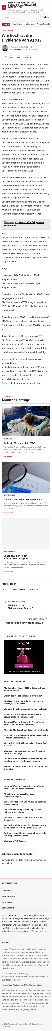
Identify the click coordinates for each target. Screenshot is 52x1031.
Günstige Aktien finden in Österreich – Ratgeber (15, 557)
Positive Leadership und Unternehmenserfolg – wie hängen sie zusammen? (25, 834)
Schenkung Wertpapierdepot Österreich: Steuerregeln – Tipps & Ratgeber (22, 715)
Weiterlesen (8, 456)
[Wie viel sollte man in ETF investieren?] (26, 477)
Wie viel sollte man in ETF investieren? (22, 499)
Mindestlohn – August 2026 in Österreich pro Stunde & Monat (24, 689)
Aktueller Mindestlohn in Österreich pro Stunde (26, 730)
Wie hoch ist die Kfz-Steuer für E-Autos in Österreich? (23, 818)
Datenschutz (8, 907)
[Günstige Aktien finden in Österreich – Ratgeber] (26, 534)
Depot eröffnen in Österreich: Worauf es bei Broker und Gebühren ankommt (24, 723)
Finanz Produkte (44, 24)
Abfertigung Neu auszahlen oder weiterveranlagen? (19, 795)
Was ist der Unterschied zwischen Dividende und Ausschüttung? (24, 752)
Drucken (28, 57)
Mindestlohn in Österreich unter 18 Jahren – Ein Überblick (26, 767)
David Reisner (18, 49)
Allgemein (30, 24)
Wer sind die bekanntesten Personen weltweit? (25, 709)
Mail (11, 57)
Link (19, 57)
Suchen (45, 17)
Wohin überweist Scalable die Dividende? (23, 696)
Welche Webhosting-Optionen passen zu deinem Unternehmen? (22, 810)
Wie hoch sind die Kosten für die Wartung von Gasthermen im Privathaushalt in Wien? (25, 759)
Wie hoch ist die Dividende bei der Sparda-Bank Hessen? (26, 744)
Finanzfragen (17, 24)
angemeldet (16, 859)
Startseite (7, 890)
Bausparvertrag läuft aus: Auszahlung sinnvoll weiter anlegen (25, 803)
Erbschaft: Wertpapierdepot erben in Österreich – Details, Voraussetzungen (26, 736)
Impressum (7, 902)
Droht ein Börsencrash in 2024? (19, 443)
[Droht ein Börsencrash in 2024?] (26, 421)
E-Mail (6, 589)
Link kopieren (19, 589)
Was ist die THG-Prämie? (15, 841)
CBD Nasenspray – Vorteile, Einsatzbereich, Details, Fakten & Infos (23, 702)
